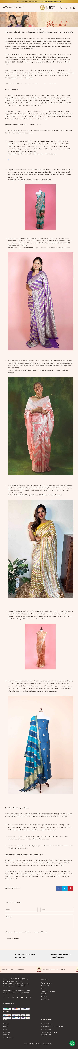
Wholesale (45, 986)
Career (44, 996)
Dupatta (6, 1032)
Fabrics (6, 1035)
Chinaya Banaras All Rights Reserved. (40, 1043)
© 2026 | (26, 1043)
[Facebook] (4, 997)
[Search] (70, 8)
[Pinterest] (17, 997)
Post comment (13, 938)
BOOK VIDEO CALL (17, 7)
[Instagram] (13, 997)
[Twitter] (8, 997)
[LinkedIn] (26, 997)
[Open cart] (74, 7)
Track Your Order (48, 991)
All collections (8, 1037)
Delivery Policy (47, 1024)
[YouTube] (22, 997)
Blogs (43, 988)
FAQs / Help (46, 1035)
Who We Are (46, 983)
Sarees (6, 1024)
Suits (5, 1027)
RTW (5, 1029)
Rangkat (15, 89)
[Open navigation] (4, 7)
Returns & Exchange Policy (52, 1027)
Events (44, 994)
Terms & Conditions (49, 1032)
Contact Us (45, 999)
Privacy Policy (46, 1029)
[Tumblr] (30, 997)
